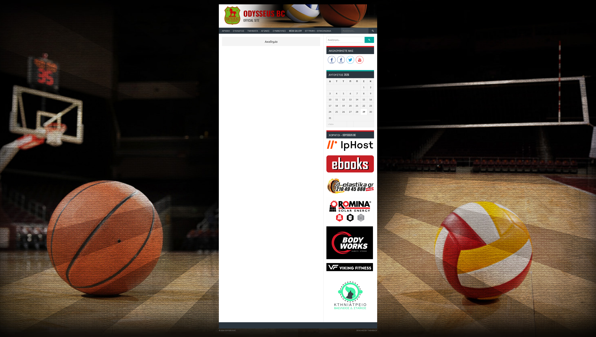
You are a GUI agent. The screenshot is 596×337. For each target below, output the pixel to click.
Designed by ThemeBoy (366, 330)
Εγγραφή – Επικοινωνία (318, 30)
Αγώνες (265, 30)
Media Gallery (295, 30)
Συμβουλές (279, 30)
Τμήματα (252, 30)
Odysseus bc (264, 13)
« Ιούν (331, 124)
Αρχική (226, 30)
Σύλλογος (238, 30)
